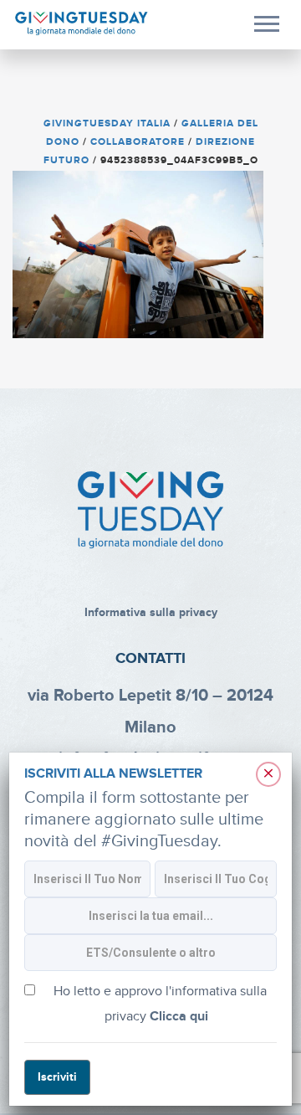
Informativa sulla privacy (150, 612)
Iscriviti (57, 1077)
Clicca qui (179, 1017)
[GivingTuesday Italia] (81, 23)
